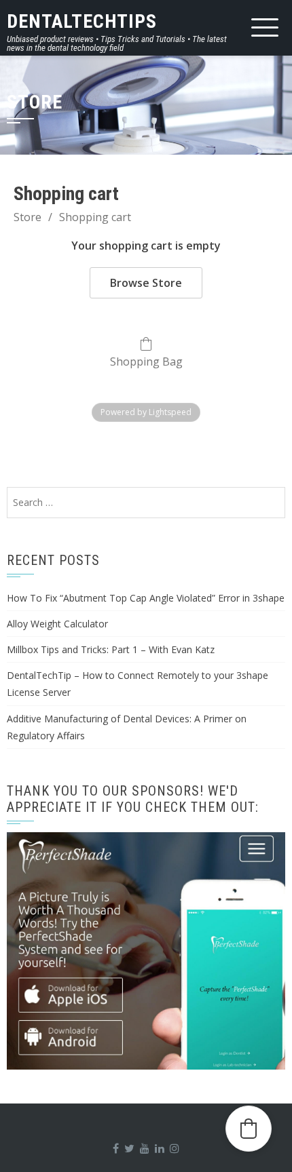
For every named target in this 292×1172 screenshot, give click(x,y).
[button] (248, 1129)
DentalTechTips (82, 21)
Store (27, 217)
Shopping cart (95, 217)
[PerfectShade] (146, 951)
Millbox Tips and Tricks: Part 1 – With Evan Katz (111, 649)
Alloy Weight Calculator (57, 623)
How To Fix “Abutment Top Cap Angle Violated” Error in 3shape (146, 597)
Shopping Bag (146, 361)
